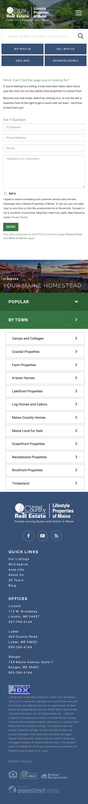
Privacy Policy (19, 217)
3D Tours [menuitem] (16, 580)
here (58, 98)
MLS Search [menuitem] (18, 564)
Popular (19, 301)
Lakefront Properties (27, 391)
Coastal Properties (26, 352)
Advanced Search (66, 60)
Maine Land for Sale (27, 431)
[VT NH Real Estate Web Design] (44, 789)
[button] (80, 36)
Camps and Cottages (28, 338)
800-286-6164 (20, 647)
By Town (18, 319)
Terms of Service (17, 238)
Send (10, 227)
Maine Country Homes (28, 417)
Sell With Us (65, 48)
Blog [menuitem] (12, 585)
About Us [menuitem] (16, 574)
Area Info (22, 60)
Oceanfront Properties (28, 444)
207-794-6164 (20, 622)
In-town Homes (23, 378)
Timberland (20, 483)
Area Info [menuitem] (16, 569)
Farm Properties (24, 365)
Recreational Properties (29, 457)
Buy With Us (22, 48)
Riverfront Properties (27, 470)
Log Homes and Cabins (29, 404)
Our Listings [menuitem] (19, 559)
